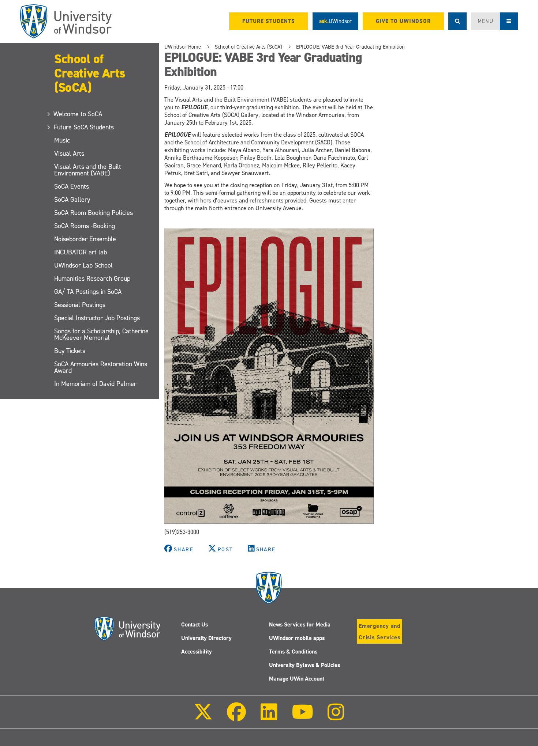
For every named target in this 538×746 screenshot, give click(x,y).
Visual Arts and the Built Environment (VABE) (87, 170)
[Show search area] (457, 21)
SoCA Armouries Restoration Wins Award (100, 367)
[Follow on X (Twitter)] (203, 717)
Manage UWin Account (296, 678)
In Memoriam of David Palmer (95, 383)
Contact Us (194, 624)
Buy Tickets (69, 351)
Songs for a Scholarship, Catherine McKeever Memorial (101, 334)
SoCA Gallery (72, 199)
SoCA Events (71, 186)
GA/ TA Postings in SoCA (88, 291)
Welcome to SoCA (78, 114)
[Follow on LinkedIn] (269, 717)
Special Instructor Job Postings (97, 318)
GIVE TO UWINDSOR (403, 21)
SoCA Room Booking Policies (93, 212)
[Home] (66, 21)
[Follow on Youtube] (302, 717)
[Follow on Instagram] (336, 717)
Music (62, 140)
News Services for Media (299, 624)
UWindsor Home (182, 46)
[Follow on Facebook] (236, 717)
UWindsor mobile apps (297, 638)
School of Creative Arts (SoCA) (89, 73)
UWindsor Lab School (83, 265)
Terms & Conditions (293, 651)
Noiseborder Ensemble (85, 239)
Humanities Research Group (92, 278)
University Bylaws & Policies (304, 665)
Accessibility (196, 651)
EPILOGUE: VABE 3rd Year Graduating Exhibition (350, 46)
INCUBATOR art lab (80, 252)
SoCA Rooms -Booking (84, 225)
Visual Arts (69, 153)
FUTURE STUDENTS (268, 21)
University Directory (206, 638)
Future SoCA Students (84, 127)
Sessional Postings (79, 304)
